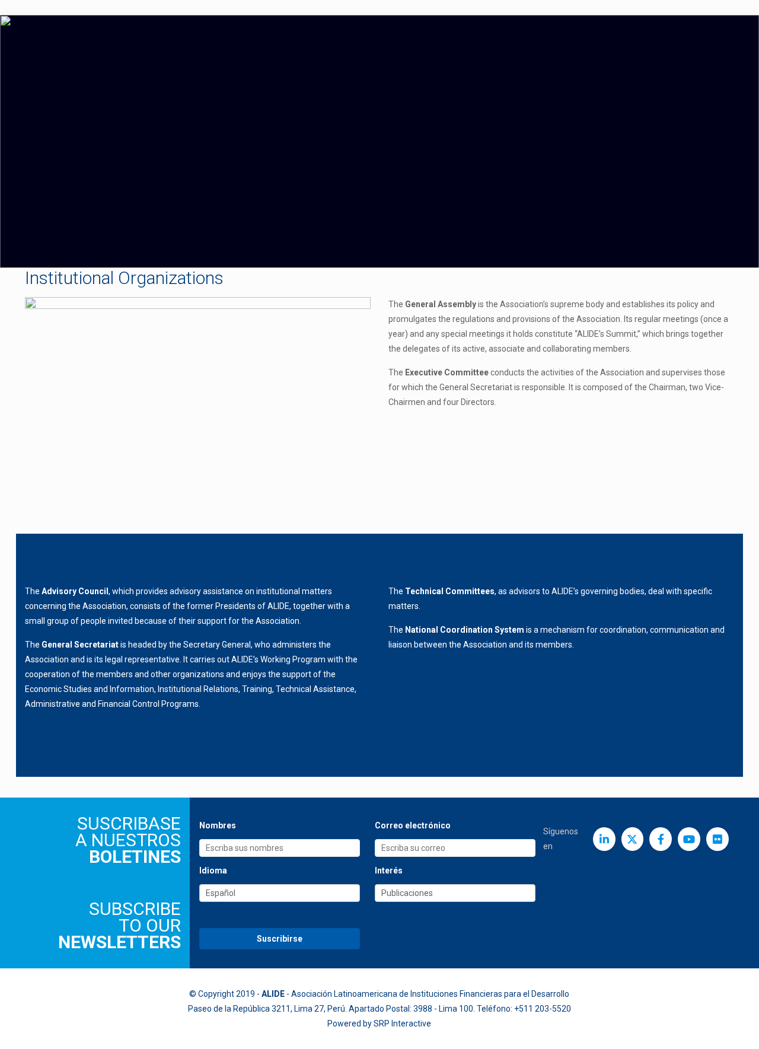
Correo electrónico (413, 825)
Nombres (217, 825)
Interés (389, 870)
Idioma (213, 870)
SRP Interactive (402, 1023)
